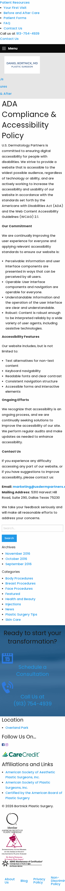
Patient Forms (15, 18)
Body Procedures (19, 578)
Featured (12, 593)
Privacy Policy (39, 881)
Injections (13, 604)
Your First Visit (15, 7)
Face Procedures (19, 588)
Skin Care (13, 619)
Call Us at (32, 696)
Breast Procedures (20, 583)
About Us (10, 881)
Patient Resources (15, 2)
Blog (24, 880)
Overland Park (16, 727)
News (9, 609)
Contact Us (13, 28)
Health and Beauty (20, 599)
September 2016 (18, 564)
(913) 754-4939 (33, 703)
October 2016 (16, 558)
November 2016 (17, 553)
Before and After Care (22, 13)
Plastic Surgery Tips (21, 614)
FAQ (7, 23)
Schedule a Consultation (32, 671)
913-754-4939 (27, 33)
